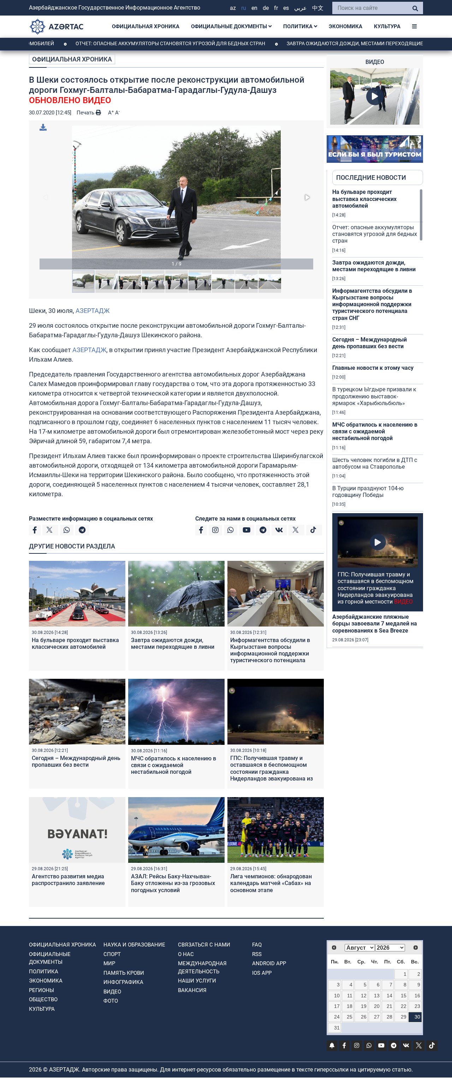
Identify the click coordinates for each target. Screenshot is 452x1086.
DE (266, 8)
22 (403, 1006)
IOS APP (262, 973)
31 (337, 1028)
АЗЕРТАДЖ (92, 310)
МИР (109, 963)
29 (403, 1017)
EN (254, 8)
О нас (186, 954)
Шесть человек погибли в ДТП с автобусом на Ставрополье (374, 463)
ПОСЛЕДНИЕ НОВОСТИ (371, 177)
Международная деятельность (202, 967)
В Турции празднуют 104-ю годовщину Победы (368, 491)
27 (377, 1017)
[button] (176, 197)
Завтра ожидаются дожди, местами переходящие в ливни (332, 43)
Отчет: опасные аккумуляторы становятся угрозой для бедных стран (136, 43)
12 (364, 995)
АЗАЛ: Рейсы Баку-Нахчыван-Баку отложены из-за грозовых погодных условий (173, 883)
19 (364, 1006)
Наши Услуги (197, 981)
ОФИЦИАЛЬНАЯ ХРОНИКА (145, 26)
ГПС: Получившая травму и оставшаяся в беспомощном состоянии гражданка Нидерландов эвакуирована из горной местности (271, 772)
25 (349, 1017)
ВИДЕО (112, 992)
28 (389, 1017)
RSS (257, 954)
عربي (300, 8)
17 (337, 1006)
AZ (233, 8)
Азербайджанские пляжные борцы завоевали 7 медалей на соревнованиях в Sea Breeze (374, 623)
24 (337, 1017)
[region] (377, 418)
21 (389, 1006)
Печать (86, 112)
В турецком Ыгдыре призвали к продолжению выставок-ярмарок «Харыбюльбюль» (374, 396)
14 (389, 995)
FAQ (257, 945)
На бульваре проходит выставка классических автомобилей (75, 643)
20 (377, 1006)
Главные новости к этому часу (373, 367)
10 (337, 995)
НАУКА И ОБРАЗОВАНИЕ (134, 945)
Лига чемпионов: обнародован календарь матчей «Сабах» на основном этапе (271, 883)
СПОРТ (112, 954)
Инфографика (123, 982)
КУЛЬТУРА (387, 26)
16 (417, 995)
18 (349, 1006)
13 (377, 995)
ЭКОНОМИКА (345, 26)
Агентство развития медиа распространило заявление (68, 879)
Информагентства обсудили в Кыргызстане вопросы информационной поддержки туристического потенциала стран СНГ (270, 654)
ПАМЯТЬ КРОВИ (123, 973)
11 (349, 995)
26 (364, 1017)
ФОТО (110, 1001)
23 (417, 1006)
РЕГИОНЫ (41, 990)
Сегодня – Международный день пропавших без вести (76, 761)
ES (286, 8)
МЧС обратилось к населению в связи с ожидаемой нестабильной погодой (173, 765)
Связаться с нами (204, 945)
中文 (317, 8)
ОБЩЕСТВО (43, 999)
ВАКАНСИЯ (192, 990)
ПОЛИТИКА (298, 26)
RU (243, 8)
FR (276, 8)
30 (417, 1017)
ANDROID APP (269, 963)
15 (403, 995)
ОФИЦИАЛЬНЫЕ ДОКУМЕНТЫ (229, 26)
